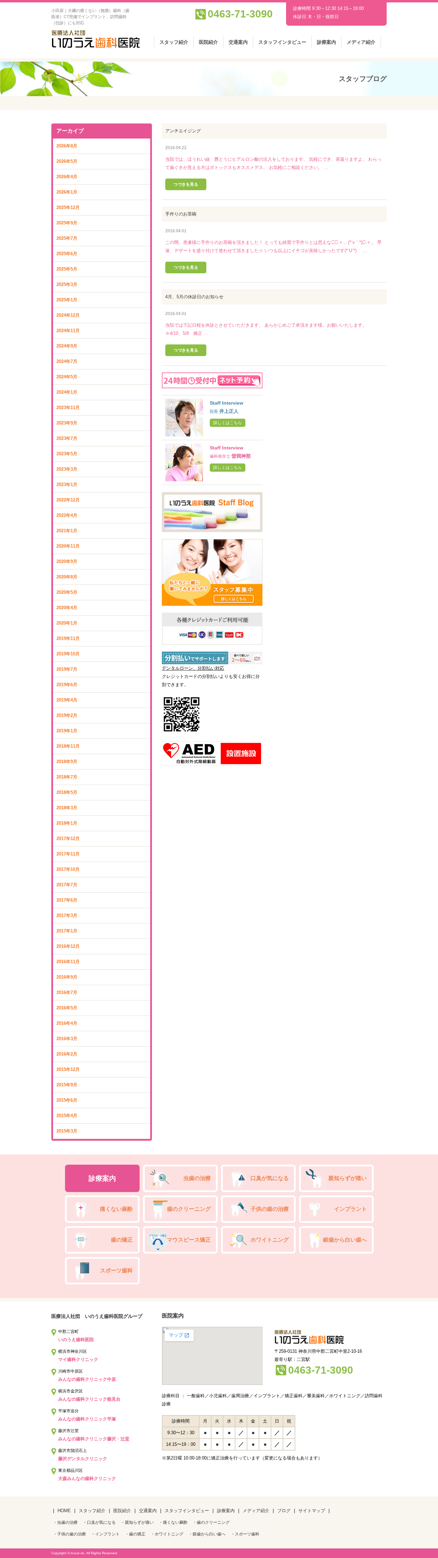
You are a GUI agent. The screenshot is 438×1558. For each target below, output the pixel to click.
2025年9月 (66, 222)
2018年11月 (68, 746)
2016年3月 (66, 1038)
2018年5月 (66, 792)
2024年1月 (66, 392)
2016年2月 (66, 1054)
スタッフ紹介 (173, 42)
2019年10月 (68, 653)
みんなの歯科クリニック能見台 (89, 1399)
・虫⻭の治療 (65, 1522)
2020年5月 (66, 592)
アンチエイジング (183, 130)
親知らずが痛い (347, 1178)
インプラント (350, 1209)
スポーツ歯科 (116, 1270)
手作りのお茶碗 (180, 214)
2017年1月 (66, 930)
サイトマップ (311, 1510)
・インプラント (105, 1534)
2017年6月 (66, 900)
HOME (64, 1510)
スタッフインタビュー (282, 42)
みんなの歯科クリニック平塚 (87, 1419)
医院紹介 (208, 42)
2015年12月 (68, 1069)
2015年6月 (66, 1100)
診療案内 (326, 42)
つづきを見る (185, 184)
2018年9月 (66, 761)
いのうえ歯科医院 (76, 1339)
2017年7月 (66, 884)
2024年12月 (68, 315)
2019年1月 (66, 730)
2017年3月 (66, 915)
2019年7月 (66, 669)
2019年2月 (66, 715)
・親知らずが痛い (137, 1522)
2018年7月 (66, 777)
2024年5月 (66, 376)
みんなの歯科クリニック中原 (87, 1379)
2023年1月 (66, 484)
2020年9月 (66, 561)
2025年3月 (66, 284)
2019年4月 (66, 700)
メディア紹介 (361, 42)
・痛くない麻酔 (173, 1522)
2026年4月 (66, 176)
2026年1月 (66, 192)
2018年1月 (66, 823)
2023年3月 (66, 469)
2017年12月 (68, 838)
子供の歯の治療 (269, 1209)
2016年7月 (66, 992)
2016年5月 (66, 1007)
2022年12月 (68, 499)
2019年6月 (66, 684)
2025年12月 (68, 207)
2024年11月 (68, 330)
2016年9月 (66, 977)
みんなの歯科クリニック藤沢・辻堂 (93, 1438)
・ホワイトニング (167, 1534)
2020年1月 (66, 623)
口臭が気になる (269, 1178)
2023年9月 (66, 422)
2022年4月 (66, 515)
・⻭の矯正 (135, 1534)
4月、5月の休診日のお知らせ (194, 296)
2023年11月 (68, 407)
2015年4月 (66, 1115)
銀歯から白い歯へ (345, 1240)
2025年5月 (66, 269)
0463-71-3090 (240, 13)
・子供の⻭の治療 (69, 1534)
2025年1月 (66, 299)
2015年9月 (66, 1084)
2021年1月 (66, 530)
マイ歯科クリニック (78, 1359)
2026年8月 (66, 145)
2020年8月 (66, 576)
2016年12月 (68, 946)
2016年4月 (66, 1023)
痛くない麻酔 (116, 1209)
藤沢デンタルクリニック (82, 1458)
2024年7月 (66, 361)
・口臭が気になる (99, 1522)
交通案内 (238, 42)
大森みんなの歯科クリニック (87, 1478)
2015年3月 (66, 1131)
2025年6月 (66, 253)
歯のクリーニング (189, 1209)
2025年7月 (66, 238)
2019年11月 (68, 638)
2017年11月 (68, 853)
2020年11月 (68, 546)
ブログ (284, 1510)
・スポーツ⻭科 (245, 1534)
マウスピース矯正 (189, 1240)
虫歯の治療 (197, 1178)
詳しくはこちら (227, 422)
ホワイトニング (269, 1240)
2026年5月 (66, 161)
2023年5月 (66, 453)
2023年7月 (66, 438)
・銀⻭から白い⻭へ (207, 1534)
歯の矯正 (122, 1240)
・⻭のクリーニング (211, 1522)
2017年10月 (68, 869)
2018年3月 (66, 807)
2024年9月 (66, 346)
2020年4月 (66, 607)
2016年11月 (68, 961)
